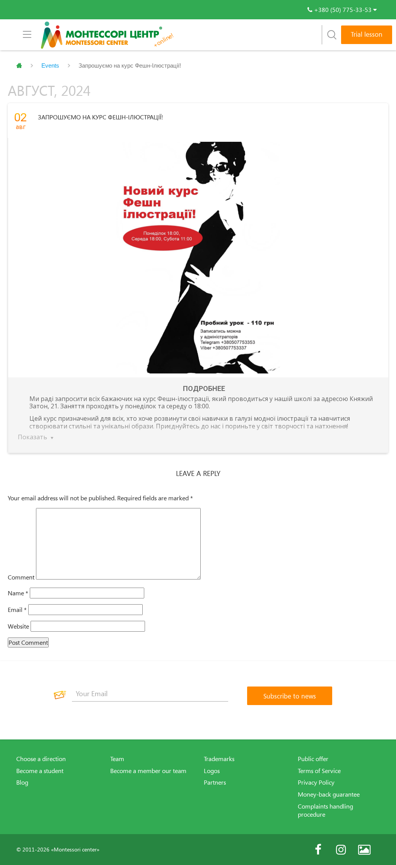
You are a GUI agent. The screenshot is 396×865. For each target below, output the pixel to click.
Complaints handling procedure (325, 810)
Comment (21, 577)
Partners (215, 782)
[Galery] (364, 849)
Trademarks (219, 759)
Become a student (39, 770)
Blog (22, 782)
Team (117, 759)
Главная (19, 65)
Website (18, 626)
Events (50, 65)
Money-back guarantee (329, 794)
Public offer (313, 759)
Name (18, 593)
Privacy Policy (316, 782)
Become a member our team (148, 770)
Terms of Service (319, 770)
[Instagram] (341, 849)
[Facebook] (318, 849)
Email (17, 609)
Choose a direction (41, 759)
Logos (212, 770)
